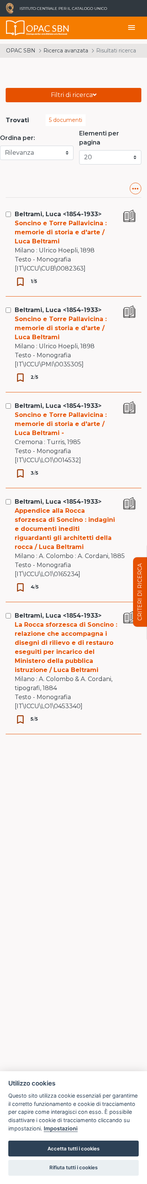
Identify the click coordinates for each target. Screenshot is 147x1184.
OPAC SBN (20, 50)
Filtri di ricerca (72, 94)
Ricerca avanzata (65, 50)
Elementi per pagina (99, 138)
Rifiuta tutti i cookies (73, 1167)
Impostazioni (61, 1128)
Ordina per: (17, 137)
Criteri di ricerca (139, 592)
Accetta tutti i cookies (73, 1149)
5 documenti (65, 120)
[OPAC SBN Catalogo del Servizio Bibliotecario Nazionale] (15, 28)
